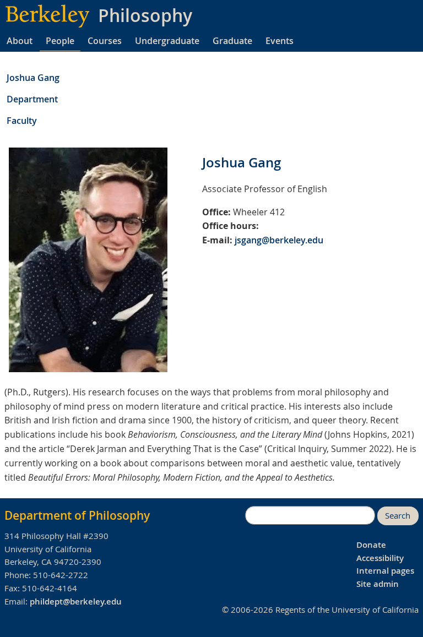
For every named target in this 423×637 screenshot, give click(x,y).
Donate (371, 545)
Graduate (232, 41)
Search (397, 515)
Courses (105, 41)
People (60, 41)
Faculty (22, 121)
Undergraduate (167, 41)
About (19, 41)
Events (279, 41)
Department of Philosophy (77, 515)
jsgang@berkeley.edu (279, 240)
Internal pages (385, 570)
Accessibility (380, 558)
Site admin (377, 584)
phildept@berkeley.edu (76, 601)
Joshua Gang (33, 78)
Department (32, 99)
